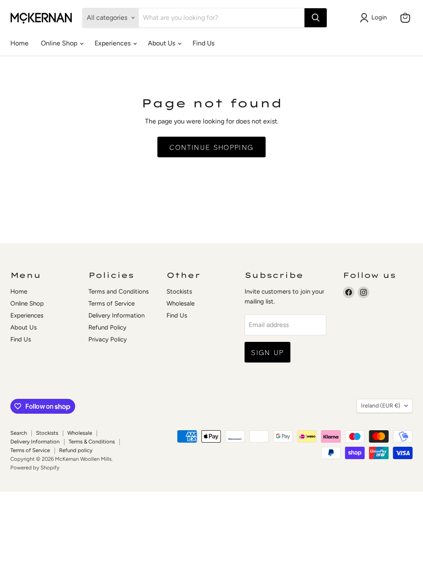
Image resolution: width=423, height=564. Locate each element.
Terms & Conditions (92, 441)
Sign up (267, 352)
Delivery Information (116, 315)
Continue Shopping (211, 147)
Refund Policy (107, 327)
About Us (162, 43)
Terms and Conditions (118, 291)
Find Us (203, 43)
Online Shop (60, 43)
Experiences (113, 43)
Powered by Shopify (34, 467)
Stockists (179, 291)
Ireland (380, 405)
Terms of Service (111, 303)
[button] (375, 18)
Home (19, 43)
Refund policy (76, 450)
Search (18, 433)
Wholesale (180, 303)
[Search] (315, 17)
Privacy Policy (107, 339)
